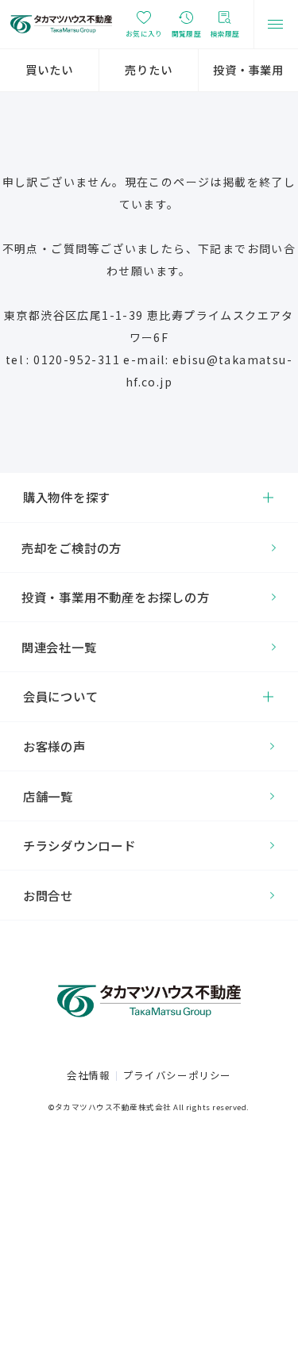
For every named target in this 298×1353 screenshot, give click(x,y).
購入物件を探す (66, 496)
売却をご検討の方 (71, 547)
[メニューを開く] (275, 24)
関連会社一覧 (59, 646)
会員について (61, 696)
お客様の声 (54, 746)
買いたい (48, 69)
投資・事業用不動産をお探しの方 (115, 596)
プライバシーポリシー (177, 1074)
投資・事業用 (248, 69)
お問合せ (48, 895)
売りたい (148, 69)
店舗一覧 (48, 796)
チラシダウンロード (79, 845)
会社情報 (88, 1074)
